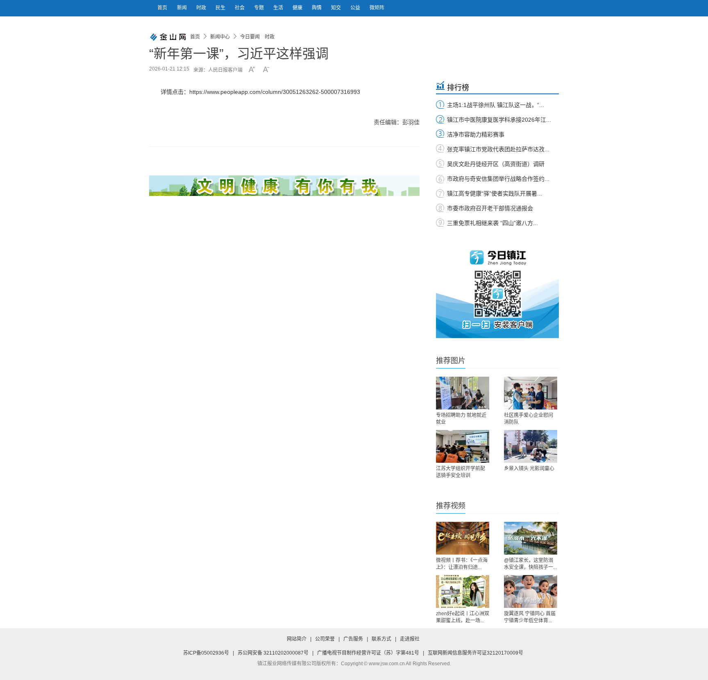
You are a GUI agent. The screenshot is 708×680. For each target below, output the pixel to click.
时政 (201, 8)
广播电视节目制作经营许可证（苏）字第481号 (368, 653)
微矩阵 (377, 8)
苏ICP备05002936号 (206, 653)
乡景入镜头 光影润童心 (529, 468)
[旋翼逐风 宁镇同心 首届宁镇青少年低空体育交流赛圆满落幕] (530, 591)
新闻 (182, 8)
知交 (336, 8)
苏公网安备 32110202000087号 (273, 653)
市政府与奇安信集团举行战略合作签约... (498, 178)
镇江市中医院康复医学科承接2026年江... (499, 119)
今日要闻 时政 (257, 37)
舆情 (317, 8)
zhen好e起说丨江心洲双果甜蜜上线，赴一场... (462, 617)
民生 (221, 8)
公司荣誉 (325, 639)
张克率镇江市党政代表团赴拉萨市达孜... (498, 149)
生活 (278, 8)
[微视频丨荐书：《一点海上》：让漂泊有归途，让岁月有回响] (462, 538)
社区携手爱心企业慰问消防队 (528, 418)
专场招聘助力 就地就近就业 (461, 418)
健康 (298, 8)
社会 (240, 8)
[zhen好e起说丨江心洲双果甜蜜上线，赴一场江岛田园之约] (462, 591)
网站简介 (296, 639)
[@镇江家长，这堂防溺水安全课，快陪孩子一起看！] (530, 538)
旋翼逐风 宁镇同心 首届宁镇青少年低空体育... (530, 617)
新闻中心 (220, 37)
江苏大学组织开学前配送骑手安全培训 (460, 472)
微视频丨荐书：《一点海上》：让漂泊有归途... (462, 563)
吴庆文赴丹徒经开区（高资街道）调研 (496, 164)
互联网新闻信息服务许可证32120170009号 (475, 653)
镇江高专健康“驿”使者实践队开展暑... (494, 193)
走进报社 (410, 639)
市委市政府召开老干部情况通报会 (490, 208)
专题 (259, 8)
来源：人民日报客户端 (218, 70)
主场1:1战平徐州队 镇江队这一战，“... (495, 105)
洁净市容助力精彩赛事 (475, 134)
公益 (355, 8)
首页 (162, 8)
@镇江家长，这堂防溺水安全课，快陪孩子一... (530, 563)
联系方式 (381, 639)
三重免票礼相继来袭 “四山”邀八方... (492, 223)
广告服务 (353, 639)
